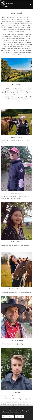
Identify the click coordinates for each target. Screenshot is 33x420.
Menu (30, 4)
